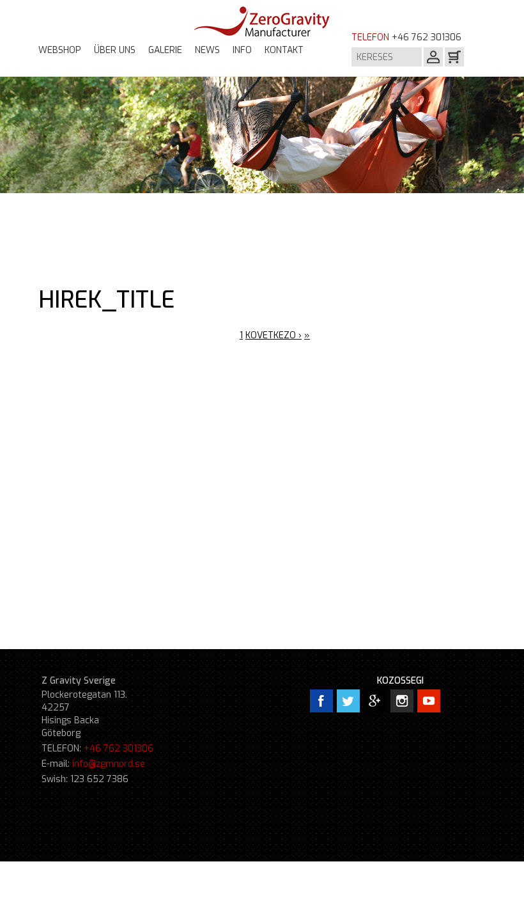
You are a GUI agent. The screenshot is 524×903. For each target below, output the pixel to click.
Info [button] (242, 50)
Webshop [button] (59, 50)
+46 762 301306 (118, 748)
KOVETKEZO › (273, 335)
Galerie (165, 50)
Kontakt (284, 50)
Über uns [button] (114, 50)
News (207, 50)
